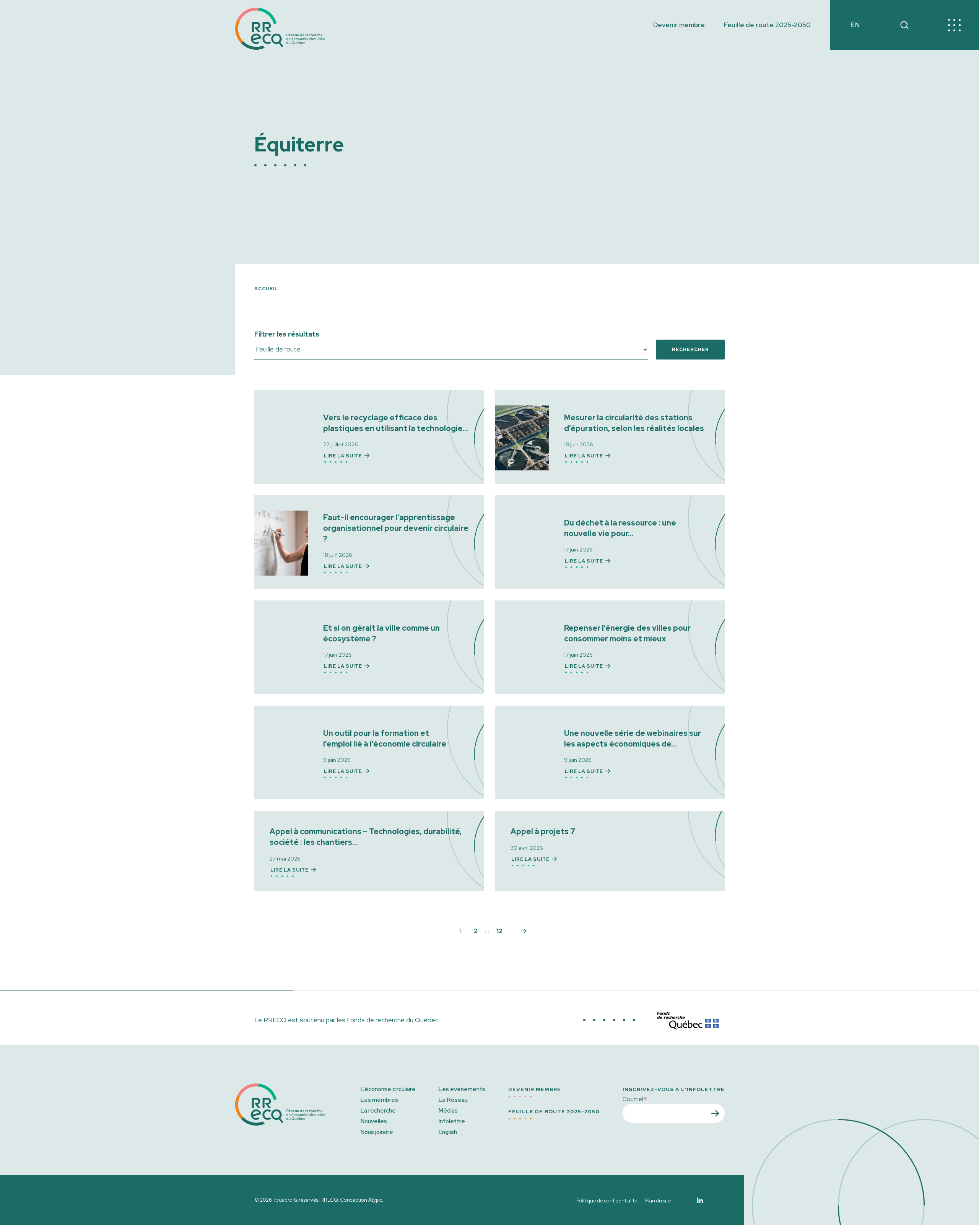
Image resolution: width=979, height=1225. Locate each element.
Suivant (523, 931)
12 (499, 931)
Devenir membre (679, 25)
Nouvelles (374, 1121)
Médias (448, 1110)
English (448, 1132)
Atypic (375, 1200)
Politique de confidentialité (606, 1200)
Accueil (266, 289)
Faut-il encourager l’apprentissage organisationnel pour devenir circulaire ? (395, 528)
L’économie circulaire (388, 1089)
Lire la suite (343, 456)
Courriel (635, 1099)
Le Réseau (453, 1100)
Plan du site (658, 1200)
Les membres (379, 1100)
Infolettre (452, 1121)
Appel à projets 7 (543, 831)
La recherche (378, 1110)
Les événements (462, 1089)
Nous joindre (377, 1132)
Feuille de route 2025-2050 (767, 25)
